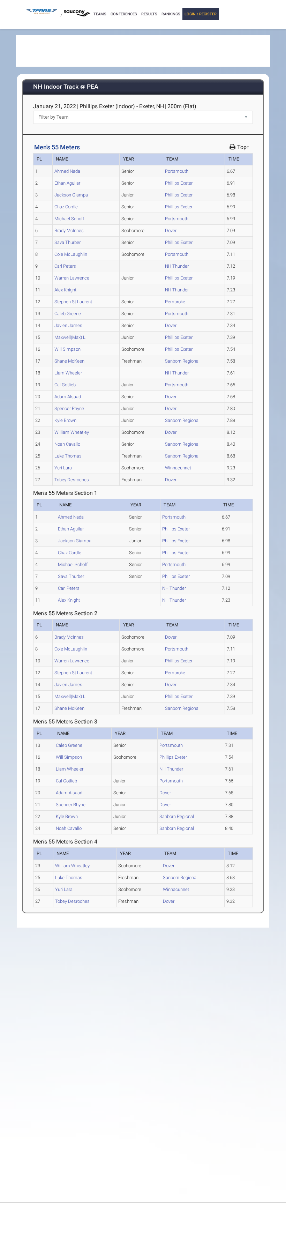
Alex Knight (65, 289)
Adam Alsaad (67, 396)
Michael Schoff (69, 218)
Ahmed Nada (67, 171)
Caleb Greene (67, 313)
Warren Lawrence (71, 278)
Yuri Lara (63, 467)
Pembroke (175, 301)
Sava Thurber (67, 242)
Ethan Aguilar (67, 183)
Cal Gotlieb (65, 384)
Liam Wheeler (68, 373)
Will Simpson (67, 349)
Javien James (68, 325)
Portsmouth (176, 171)
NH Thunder (177, 266)
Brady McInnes (69, 230)
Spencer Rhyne (69, 408)
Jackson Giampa (71, 195)
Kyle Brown (65, 420)
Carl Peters (65, 266)
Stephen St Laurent (73, 301)
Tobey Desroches (71, 479)
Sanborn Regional (182, 361)
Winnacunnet (178, 467)
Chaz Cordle (66, 206)
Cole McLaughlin (70, 254)
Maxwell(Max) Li (70, 337)
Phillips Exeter (179, 183)
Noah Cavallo (67, 444)
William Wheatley (71, 432)
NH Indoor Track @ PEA (65, 87)
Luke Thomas (68, 456)
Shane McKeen (69, 361)
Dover (170, 230)
